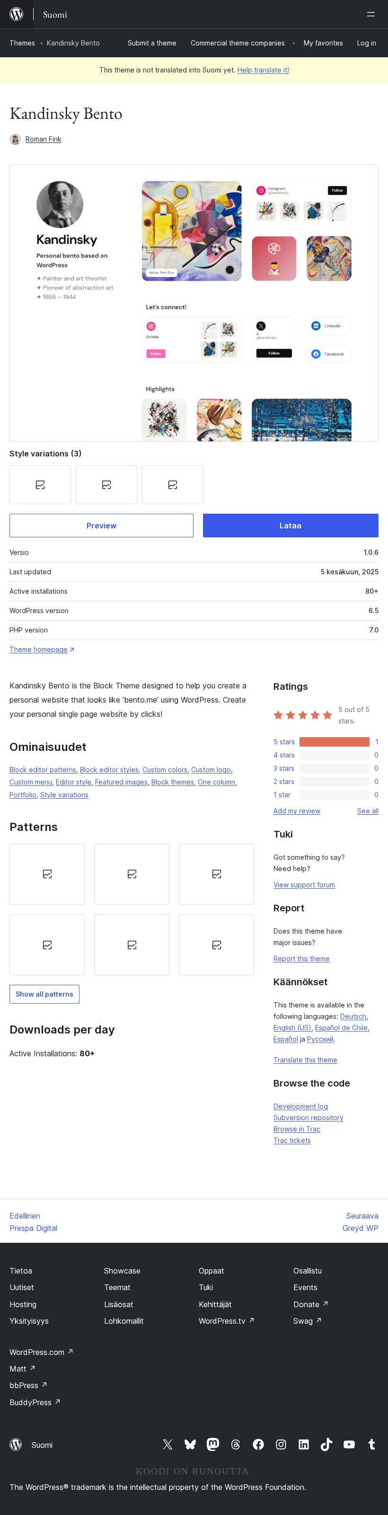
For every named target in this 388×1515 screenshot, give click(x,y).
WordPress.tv (227, 1321)
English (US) (292, 1028)
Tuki (206, 1287)
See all (368, 811)
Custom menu (30, 782)
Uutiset (21, 1287)
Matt (22, 1368)
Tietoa (20, 1270)
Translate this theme (305, 1060)
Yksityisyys (29, 1321)
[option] (47, 874)
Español (285, 1039)
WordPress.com (41, 1352)
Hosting (22, 1304)
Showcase (122, 1270)
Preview (101, 525)
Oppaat (211, 1270)
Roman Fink (44, 139)
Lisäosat (118, 1304)
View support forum (304, 885)
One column (216, 782)
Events (305, 1287)
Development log (300, 1106)
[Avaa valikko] (373, 14)
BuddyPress (35, 1402)
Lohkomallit (124, 1321)
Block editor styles (109, 770)
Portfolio (22, 795)
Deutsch (353, 1016)
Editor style (73, 782)
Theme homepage (38, 649)
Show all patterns (44, 994)
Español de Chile (341, 1028)
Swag (307, 1321)
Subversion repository (308, 1118)
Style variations (64, 795)
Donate (311, 1304)
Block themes (172, 782)
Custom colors (164, 770)
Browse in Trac (296, 1129)
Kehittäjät (215, 1304)
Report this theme (301, 958)
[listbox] (131, 910)
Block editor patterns (42, 770)
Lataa (290, 525)
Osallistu (307, 1270)
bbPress (28, 1385)
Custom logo (211, 770)
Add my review (296, 811)
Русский (320, 1039)
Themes (22, 43)
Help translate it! (263, 70)
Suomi (42, 1445)
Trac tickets (292, 1140)
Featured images (121, 782)
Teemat (117, 1287)
